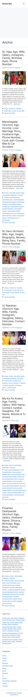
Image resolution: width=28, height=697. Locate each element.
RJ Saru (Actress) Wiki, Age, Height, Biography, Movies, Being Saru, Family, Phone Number (14, 237)
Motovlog (5, 673)
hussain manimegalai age (11, 197)
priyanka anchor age (8, 585)
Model (22, 193)
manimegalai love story (9, 213)
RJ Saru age (7, 290)
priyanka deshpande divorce (16, 589)
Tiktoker (4, 683)
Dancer (4, 668)
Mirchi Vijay (7, 111)
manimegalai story (12, 218)
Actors (6, 108)
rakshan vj (5, 383)
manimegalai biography (9, 202)
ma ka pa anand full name (14, 483)
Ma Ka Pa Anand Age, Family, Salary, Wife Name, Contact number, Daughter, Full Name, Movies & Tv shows (14, 408)
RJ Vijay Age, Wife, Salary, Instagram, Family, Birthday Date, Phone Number (13, 58)
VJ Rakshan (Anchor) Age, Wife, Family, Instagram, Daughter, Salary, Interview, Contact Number (13, 315)
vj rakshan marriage (8, 385)
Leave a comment (9, 113)
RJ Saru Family (16, 290)
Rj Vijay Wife (20, 111)
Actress (6, 288)
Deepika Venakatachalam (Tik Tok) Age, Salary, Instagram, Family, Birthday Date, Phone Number (12, 635)
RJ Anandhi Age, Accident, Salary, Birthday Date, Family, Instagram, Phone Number (12, 641)
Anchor (11, 108)
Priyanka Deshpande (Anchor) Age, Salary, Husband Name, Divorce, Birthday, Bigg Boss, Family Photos (12, 518)
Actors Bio (7, 4)
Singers (4, 678)
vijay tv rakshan (13, 383)
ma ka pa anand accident (11, 470)
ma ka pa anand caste (18, 474)
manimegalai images (14, 211)
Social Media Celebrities (9, 195)
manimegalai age (7, 199)
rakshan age (8, 380)
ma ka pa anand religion (15, 492)
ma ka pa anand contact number (12, 476)
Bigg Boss (5, 663)
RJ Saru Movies (14, 292)
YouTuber (19, 108)
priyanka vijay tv (17, 599)
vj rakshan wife (11, 387)
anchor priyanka (9, 580)
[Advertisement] (14, 22)
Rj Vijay (14, 111)
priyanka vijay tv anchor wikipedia (12, 601)
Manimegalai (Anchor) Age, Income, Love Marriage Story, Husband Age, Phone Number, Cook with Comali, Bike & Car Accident (13, 134)
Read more (16, 104)
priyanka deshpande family (10, 592)
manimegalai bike (18, 199)
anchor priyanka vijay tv (13, 583)
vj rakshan (22, 383)
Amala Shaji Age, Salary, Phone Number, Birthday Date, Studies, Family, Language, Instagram (12, 628)
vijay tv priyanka (7, 603)
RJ (14, 108)
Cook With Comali (14, 193)
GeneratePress (14, 694)
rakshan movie (16, 380)
